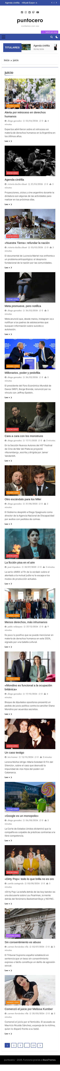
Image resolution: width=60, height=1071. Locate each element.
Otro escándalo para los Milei (23, 499)
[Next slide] (56, 2)
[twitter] (29, 12)
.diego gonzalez (14, 120)
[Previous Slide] (52, 2)
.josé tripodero (14, 567)
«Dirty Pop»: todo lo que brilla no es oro (29, 878)
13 (33, 1045)
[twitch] (33, 12)
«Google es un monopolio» (22, 815)
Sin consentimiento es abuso (23, 942)
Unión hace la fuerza (40, 3)
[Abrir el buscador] (51, 37)
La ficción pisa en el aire (20, 562)
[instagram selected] (26, 12)
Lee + (7, 141)
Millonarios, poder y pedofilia (22, 372)
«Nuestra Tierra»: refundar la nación (27, 242)
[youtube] (38, 12)
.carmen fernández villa (17, 946)
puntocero (30, 20)
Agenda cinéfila (36, 45)
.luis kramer (12, 757)
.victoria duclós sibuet (17, 184)
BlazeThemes (49, 1060)
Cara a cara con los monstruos (24, 436)
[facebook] (22, 12)
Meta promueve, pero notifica (23, 306)
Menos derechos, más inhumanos (26, 622)
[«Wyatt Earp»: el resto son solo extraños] (53, 47)
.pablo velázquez (14, 626)
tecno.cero (12, 299)
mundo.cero (13, 106)
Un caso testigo (14, 752)
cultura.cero (13, 935)
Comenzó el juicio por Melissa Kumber (29, 1009)
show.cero (12, 173)
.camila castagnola (15, 883)
